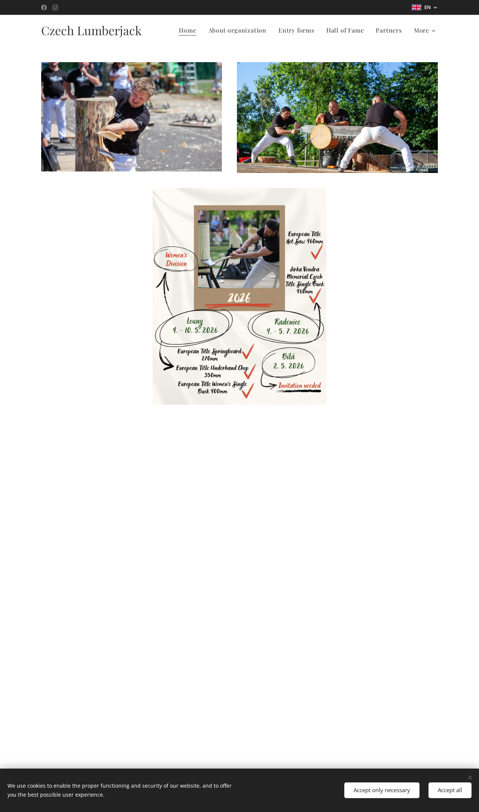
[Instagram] (55, 7)
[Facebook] (44, 7)
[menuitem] (189, 30)
